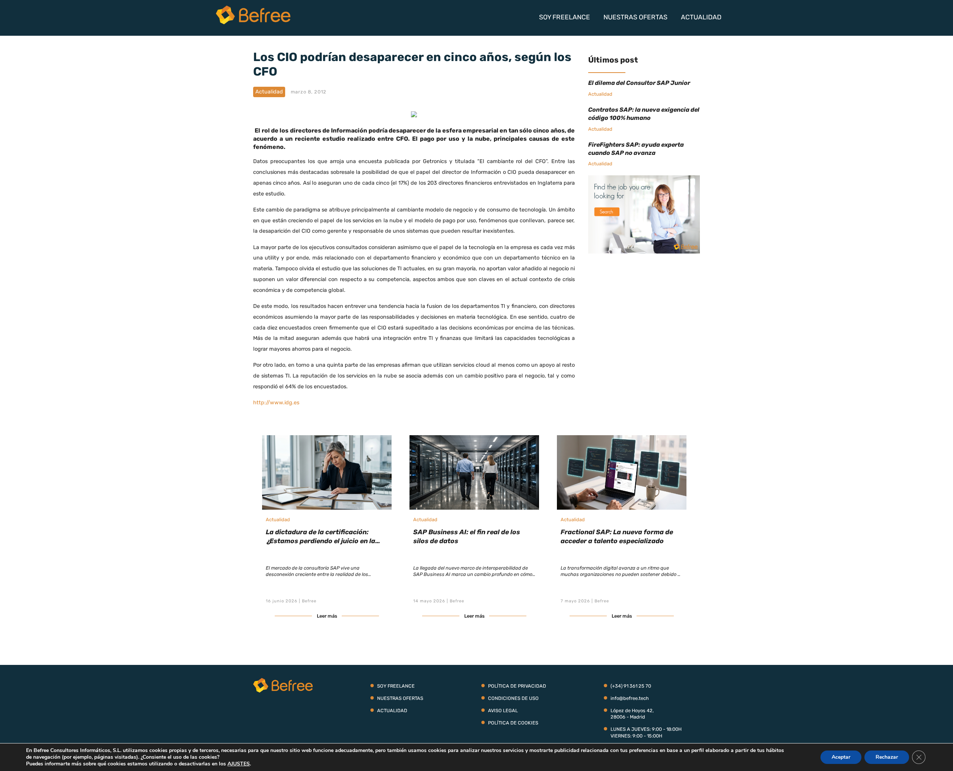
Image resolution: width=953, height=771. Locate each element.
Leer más (327, 616)
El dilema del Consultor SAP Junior (639, 82)
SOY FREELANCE (564, 17)
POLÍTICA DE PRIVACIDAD (517, 686)
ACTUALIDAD (701, 17)
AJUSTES (238, 764)
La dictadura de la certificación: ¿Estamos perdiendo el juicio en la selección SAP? (320, 541)
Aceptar (841, 757)
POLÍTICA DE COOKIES (513, 723)
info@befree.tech (630, 698)
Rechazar (887, 757)
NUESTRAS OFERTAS (635, 17)
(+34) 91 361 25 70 (631, 686)
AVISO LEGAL (503, 710)
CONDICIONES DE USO (513, 698)
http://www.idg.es (276, 402)
